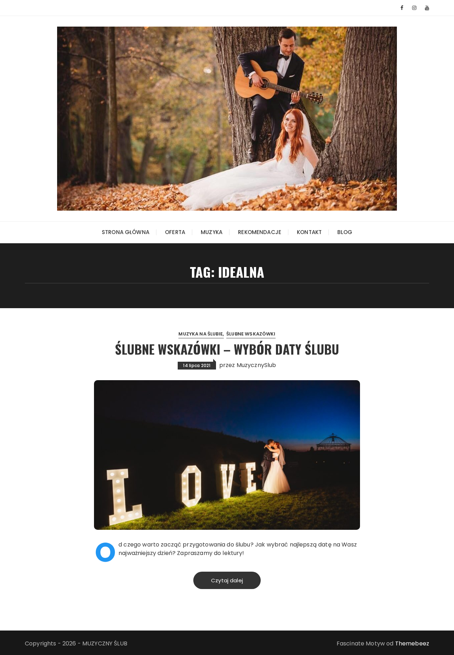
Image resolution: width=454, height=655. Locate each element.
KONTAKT (309, 232)
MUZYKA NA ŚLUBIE (200, 334)
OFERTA (175, 232)
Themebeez (412, 643)
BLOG (344, 232)
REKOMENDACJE (259, 232)
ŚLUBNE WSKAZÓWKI (250, 334)
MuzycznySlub (256, 365)
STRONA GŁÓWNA (125, 232)
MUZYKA (211, 232)
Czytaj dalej (227, 580)
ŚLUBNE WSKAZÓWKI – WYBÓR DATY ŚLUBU (227, 348)
